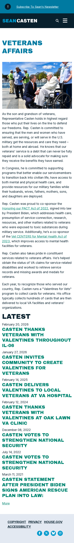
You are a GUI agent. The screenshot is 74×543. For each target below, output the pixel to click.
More (6, 503)
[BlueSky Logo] (53, 533)
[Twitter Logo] (46, 533)
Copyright (17, 522)
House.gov (53, 522)
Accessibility (19, 526)
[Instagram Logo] (60, 533)
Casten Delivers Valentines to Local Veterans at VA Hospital (37, 390)
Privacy (35, 522)
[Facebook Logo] (39, 533)
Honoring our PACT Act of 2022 (25, 208)
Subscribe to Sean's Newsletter (37, 6)
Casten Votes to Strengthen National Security (33, 440)
